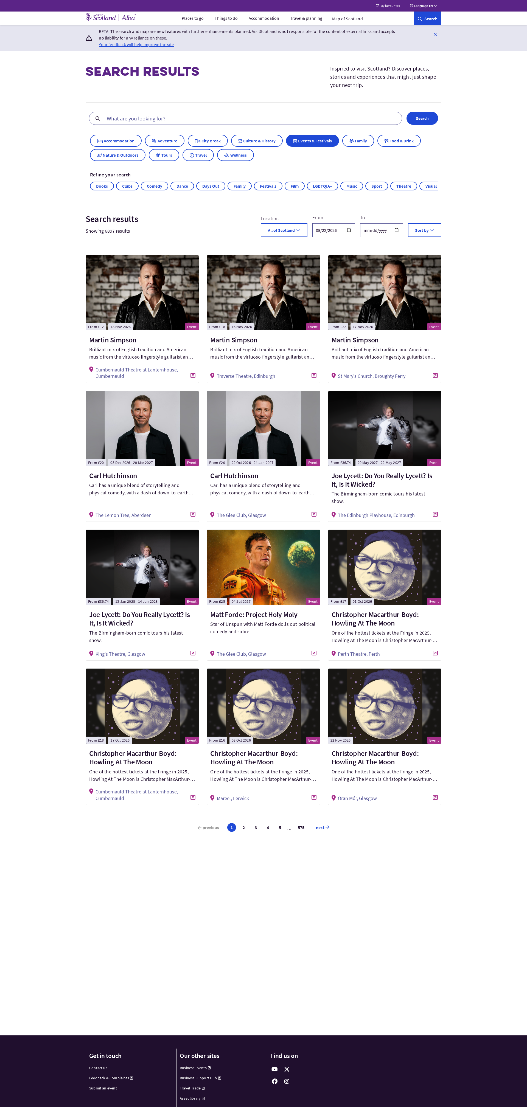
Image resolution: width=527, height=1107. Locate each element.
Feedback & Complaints (109, 1077)
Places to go (193, 18)
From (318, 217)
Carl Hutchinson (113, 475)
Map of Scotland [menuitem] (347, 18)
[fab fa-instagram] (286, 1081)
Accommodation (264, 18)
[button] (435, 34)
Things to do (226, 18)
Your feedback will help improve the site (136, 44)
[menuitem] (192, 18)
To (362, 217)
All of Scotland (281, 230)
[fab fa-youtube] (274, 1069)
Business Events (193, 1067)
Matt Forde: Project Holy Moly (253, 614)
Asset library (190, 1098)
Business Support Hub (198, 1077)
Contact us (98, 1067)
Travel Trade (190, 1088)
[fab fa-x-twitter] (286, 1069)
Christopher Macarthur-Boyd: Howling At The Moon (375, 618)
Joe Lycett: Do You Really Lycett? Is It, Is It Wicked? (382, 480)
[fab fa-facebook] (274, 1081)
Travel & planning (306, 18)
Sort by (422, 230)
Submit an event (103, 1088)
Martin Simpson (112, 339)
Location (270, 218)
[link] (427, 18)
